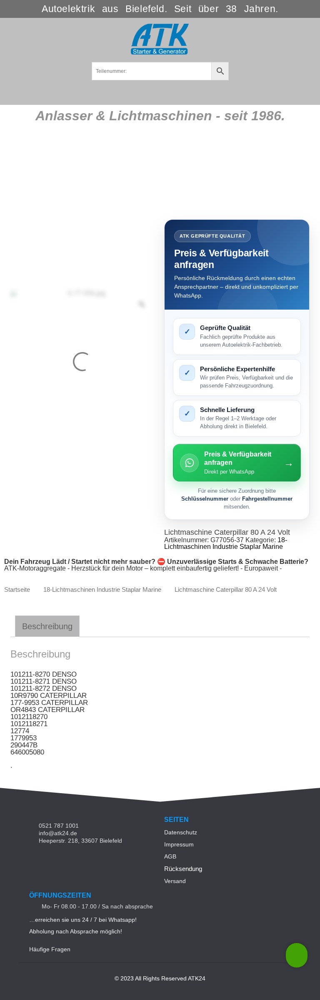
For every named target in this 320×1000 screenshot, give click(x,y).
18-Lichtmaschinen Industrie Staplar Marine (225, 543)
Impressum (179, 844)
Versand (175, 881)
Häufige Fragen (49, 949)
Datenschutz (180, 832)
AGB (170, 856)
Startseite (17, 589)
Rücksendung (183, 868)
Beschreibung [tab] (47, 626)
